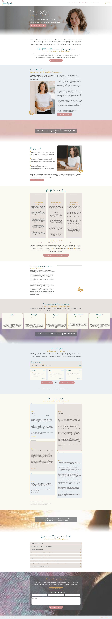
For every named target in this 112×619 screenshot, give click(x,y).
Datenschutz (107, 617)
